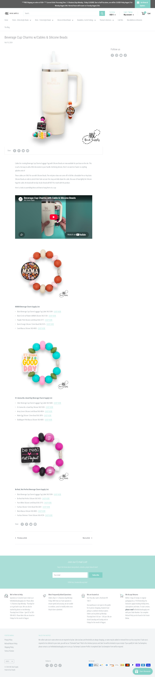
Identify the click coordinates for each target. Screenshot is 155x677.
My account (128, 14)
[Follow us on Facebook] (112, 55)
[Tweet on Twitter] (23, 150)
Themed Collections (105, 20)
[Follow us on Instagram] (116, 55)
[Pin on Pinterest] (19, 150)
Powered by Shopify (10, 670)
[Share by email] (27, 150)
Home (6, 20)
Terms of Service (9, 651)
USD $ (7, 661)
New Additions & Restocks (134, 20)
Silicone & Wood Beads (64, 20)
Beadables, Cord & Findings (85, 20)
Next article (86, 538)
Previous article (22, 538)
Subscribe (95, 575)
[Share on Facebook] (14, 150)
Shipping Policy (9, 647)
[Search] (102, 13)
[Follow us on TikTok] (125, 55)
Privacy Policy (8, 639)
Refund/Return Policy (11, 643)
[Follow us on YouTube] (121, 55)
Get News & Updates (144, 4)
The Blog (7, 27)
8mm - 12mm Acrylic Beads (43, 20)
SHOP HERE (57, 311)
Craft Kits (120, 20)
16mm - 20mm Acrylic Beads (20, 20)
